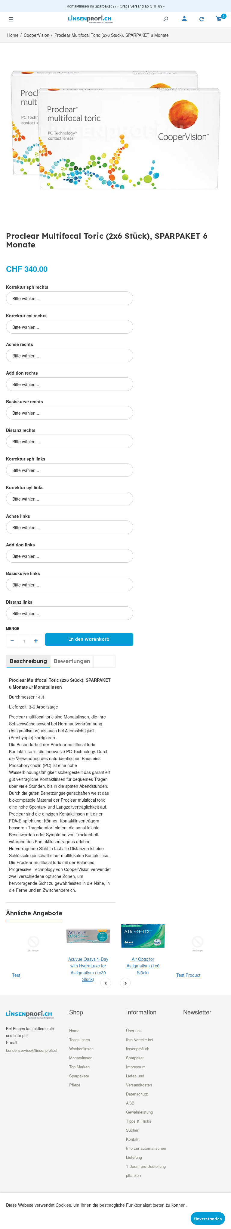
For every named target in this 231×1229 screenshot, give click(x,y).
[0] (219, 20)
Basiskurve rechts (24, 401)
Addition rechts (22, 373)
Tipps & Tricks (138, 1121)
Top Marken (79, 1067)
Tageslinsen (79, 1039)
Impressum (136, 1067)
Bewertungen (72, 661)
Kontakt (133, 1139)
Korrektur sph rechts (27, 287)
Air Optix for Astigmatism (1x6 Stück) (143, 966)
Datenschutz (137, 1094)
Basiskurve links (23, 573)
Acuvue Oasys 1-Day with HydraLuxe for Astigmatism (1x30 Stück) (88, 969)
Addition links (20, 545)
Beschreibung (28, 661)
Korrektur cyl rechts (26, 316)
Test (16, 975)
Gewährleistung (139, 1112)
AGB (130, 1103)
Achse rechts (19, 344)
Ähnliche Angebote (34, 913)
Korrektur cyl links (25, 487)
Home (74, 1030)
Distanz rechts (20, 430)
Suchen (132, 1130)
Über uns (134, 1030)
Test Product (188, 975)
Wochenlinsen (81, 1048)
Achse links (18, 516)
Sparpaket (135, 1058)
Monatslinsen (80, 1058)
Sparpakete (79, 1076)
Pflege (74, 1085)
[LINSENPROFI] (90, 18)
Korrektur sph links (25, 459)
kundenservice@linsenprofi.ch (32, 1050)
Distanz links (19, 602)
